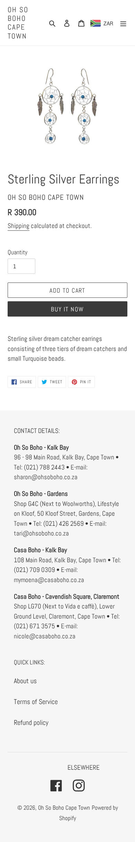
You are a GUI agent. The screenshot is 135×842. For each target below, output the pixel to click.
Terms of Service (36, 701)
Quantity (17, 252)
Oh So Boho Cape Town (18, 22)
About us (25, 680)
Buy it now (67, 309)
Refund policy (31, 722)
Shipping (18, 225)
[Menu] (123, 22)
